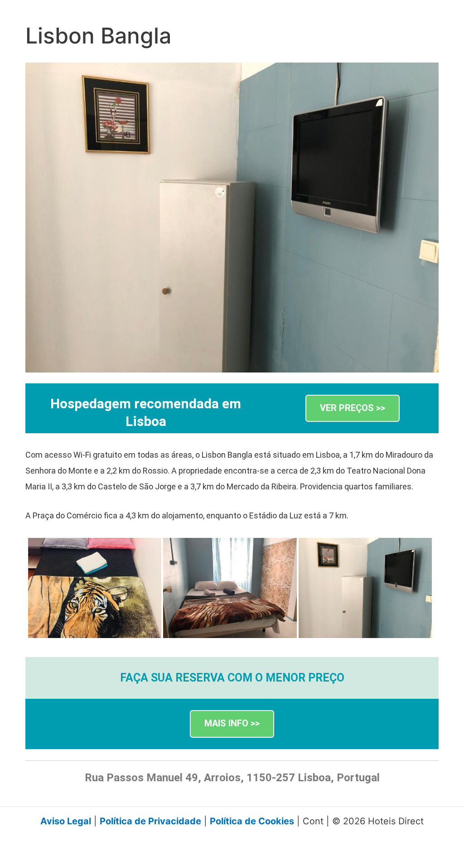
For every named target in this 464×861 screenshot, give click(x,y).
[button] (352, 408)
